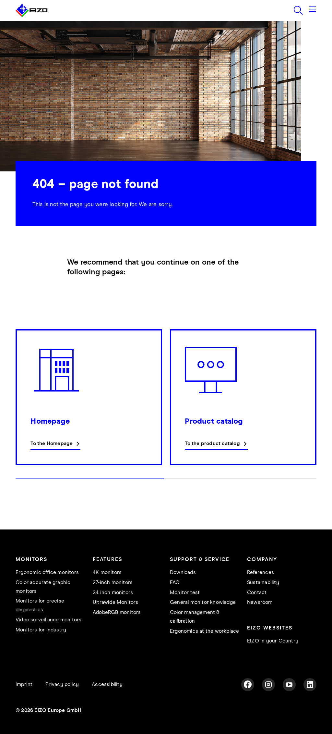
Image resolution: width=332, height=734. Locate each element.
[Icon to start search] (298, 10)
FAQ (175, 582)
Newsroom (260, 602)
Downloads (183, 572)
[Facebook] (247, 684)
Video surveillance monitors (48, 619)
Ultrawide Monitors (115, 602)
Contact (257, 592)
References (260, 572)
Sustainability (263, 582)
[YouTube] (289, 684)
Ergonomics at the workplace (204, 631)
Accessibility (107, 684)
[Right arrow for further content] (314, 407)
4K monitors (107, 572)
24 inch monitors (113, 592)
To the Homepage (51, 443)
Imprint (24, 684)
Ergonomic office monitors (47, 572)
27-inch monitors (113, 582)
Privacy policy (62, 684)
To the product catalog (212, 443)
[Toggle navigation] (312, 10)
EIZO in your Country (272, 641)
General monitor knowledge (203, 602)
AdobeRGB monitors (117, 612)
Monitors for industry (41, 630)
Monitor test (185, 592)
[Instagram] (268, 684)
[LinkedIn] (309, 684)
